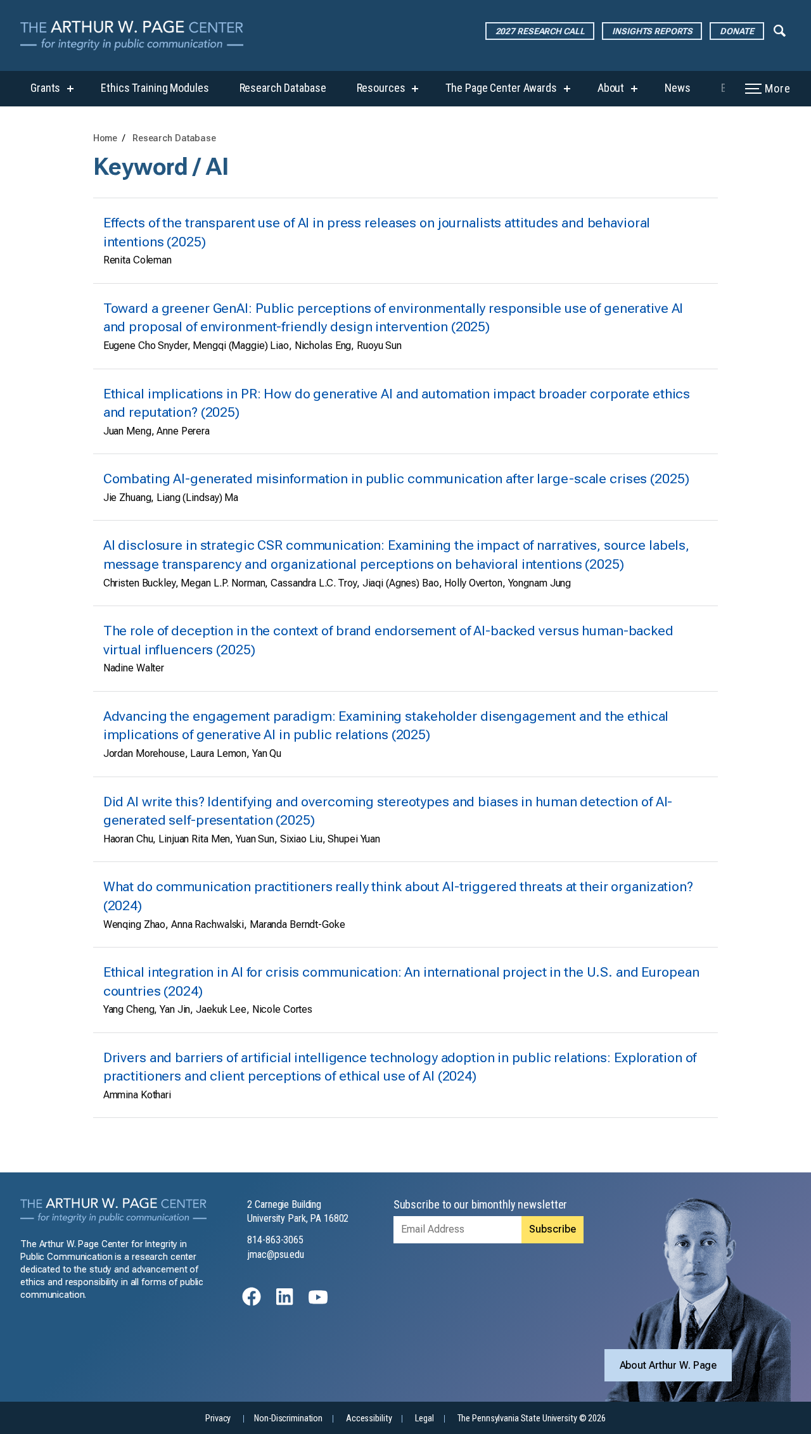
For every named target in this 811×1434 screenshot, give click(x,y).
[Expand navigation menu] (780, 29)
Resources (381, 87)
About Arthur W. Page (668, 1365)
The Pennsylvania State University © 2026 (531, 1418)
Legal (424, 1418)
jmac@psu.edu (275, 1254)
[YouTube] (318, 1303)
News (678, 87)
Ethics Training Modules (154, 87)
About (610, 87)
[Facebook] (251, 1303)
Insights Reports (652, 31)
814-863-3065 (275, 1240)
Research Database (282, 87)
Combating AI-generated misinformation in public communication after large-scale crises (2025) (396, 478)
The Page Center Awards (500, 87)
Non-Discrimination (288, 1418)
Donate (736, 31)
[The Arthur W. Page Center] (136, 35)
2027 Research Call (540, 31)
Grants (45, 87)
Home (105, 138)
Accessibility (369, 1418)
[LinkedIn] (284, 1303)
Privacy (218, 1418)
